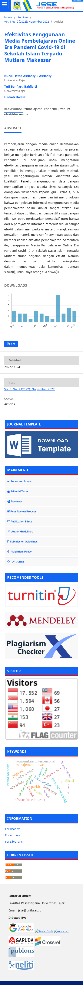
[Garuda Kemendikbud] (21, 945)
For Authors (12, 835)
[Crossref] (47, 945)
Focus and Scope (21, 481)
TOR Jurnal (17, 561)
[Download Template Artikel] (41, 457)
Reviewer (16, 501)
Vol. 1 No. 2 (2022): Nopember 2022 (26, 21)
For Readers (12, 829)
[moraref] (61, 931)
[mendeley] (41, 620)
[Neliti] (21, 969)
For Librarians (14, 841)
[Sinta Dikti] (44, 931)
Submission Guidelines (24, 541)
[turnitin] (41, 595)
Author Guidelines (22, 531)
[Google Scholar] (21, 931)
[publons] (21, 955)
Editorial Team (19, 491)
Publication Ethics (21, 521)
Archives (22, 17)
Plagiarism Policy (21, 551)
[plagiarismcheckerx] (41, 646)
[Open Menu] (4, 4)
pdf (12, 344)
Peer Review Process (23, 511)
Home (8, 17)
